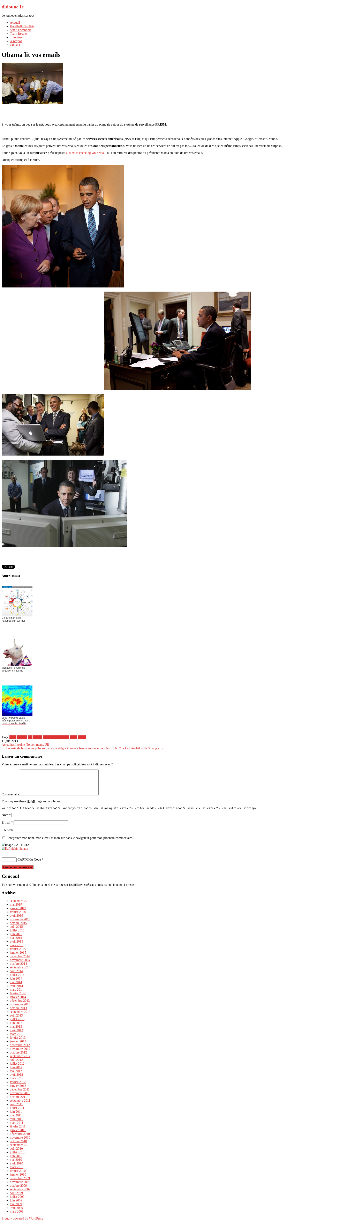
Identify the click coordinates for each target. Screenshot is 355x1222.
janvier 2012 (18, 1085)
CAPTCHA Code (29, 859)
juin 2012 (16, 1067)
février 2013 (18, 1037)
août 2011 (16, 1104)
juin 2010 (16, 1156)
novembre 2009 (20, 1182)
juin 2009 (16, 1200)
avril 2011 (16, 1119)
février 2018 (18, 912)
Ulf (47, 744)
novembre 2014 (20, 960)
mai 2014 (16, 982)
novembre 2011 (20, 1093)
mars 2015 (16, 945)
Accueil (15, 22)
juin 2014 (16, 978)
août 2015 (16, 926)
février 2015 (18, 949)
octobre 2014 (18, 963)
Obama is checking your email (85, 153)
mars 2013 (16, 1034)
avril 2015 (16, 941)
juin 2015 (16, 934)
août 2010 (16, 1148)
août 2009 (16, 1193)
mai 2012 (16, 1071)
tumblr (82, 737)
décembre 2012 (20, 1045)
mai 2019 (16, 904)
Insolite (20, 744)
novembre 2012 (20, 1048)
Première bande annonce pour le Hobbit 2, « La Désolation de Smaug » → (115, 748)
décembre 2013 (20, 1000)
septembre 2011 (20, 1100)
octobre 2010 (18, 1141)
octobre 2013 (18, 1008)
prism (73, 737)
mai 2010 (16, 1159)
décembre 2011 (20, 1089)
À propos (16, 41)
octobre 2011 (18, 1097)
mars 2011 (16, 1122)
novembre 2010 (20, 1137)
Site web (7, 830)
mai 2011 (16, 1115)
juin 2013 (16, 1023)
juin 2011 (16, 1111)
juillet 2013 (17, 1019)
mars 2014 (16, 989)
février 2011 (17, 1126)
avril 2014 (16, 986)
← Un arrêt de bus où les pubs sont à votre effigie (34, 748)
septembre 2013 (20, 1011)
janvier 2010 (18, 1174)
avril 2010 (16, 1163)
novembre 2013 (20, 1004)
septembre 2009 (20, 1189)
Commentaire (10, 794)
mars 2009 (16, 1211)
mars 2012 (16, 1078)
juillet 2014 (17, 974)
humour (22, 737)
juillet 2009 (17, 1196)
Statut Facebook (20, 30)
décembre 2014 (20, 956)
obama (37, 737)
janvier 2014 (18, 997)
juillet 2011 (17, 1108)
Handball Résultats (22, 26)
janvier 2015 (18, 952)
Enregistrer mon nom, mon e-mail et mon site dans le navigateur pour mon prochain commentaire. (70, 838)
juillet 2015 (17, 930)
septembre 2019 (20, 900)
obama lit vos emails (56, 737)
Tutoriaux (16, 37)
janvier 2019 (18, 908)
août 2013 (16, 1015)
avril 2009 (16, 1207)
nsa (30, 737)
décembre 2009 (20, 1178)
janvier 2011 (18, 1130)
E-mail (7, 822)
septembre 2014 (20, 967)
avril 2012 (16, 1074)
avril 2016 (16, 915)
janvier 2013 (18, 1041)
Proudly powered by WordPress (22, 1218)
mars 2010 (16, 1167)
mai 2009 (16, 1204)
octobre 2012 (18, 1052)
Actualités (8, 744)
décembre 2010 (20, 1133)
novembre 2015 (20, 919)
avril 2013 (16, 1030)
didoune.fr (13, 6)
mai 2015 (16, 937)
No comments (35, 744)
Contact (15, 44)
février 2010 (18, 1170)
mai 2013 (16, 1026)
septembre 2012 (20, 1056)
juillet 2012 (17, 1063)
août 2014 (16, 971)
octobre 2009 (18, 1185)
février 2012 (18, 1082)
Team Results (18, 33)
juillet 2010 (17, 1152)
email (12, 737)
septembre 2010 (20, 1145)
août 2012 (16, 1060)
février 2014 (18, 993)
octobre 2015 (18, 923)
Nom (6, 815)
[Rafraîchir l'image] (15, 848)
